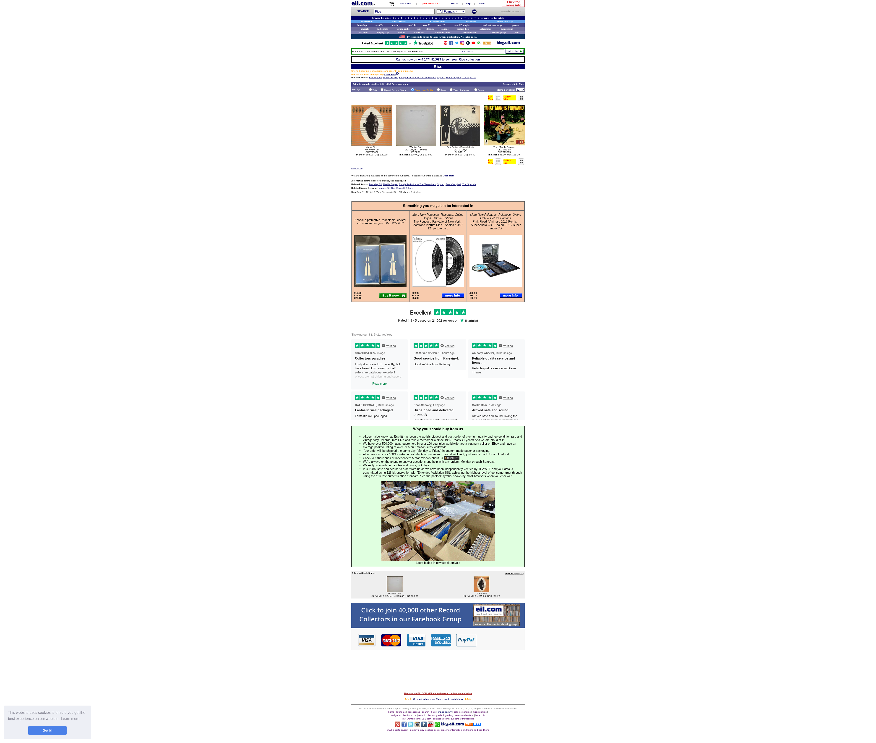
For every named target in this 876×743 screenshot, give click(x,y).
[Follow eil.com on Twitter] (411, 726)
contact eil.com (441, 718)
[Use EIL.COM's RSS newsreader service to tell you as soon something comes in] (473, 725)
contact (454, 3)
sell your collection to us (403, 715)
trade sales (419, 32)
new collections (470, 32)
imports (365, 29)
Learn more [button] (70, 719)
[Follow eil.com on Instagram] (417, 726)
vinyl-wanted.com (411, 718)
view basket (405, 3)
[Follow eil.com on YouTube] (430, 726)
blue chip (362, 25)
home (391, 712)
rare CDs (379, 25)
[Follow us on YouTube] (473, 44)
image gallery (445, 712)
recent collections (464, 715)
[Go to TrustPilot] (397, 45)
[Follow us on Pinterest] (445, 44)
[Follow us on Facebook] (451, 44)
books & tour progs (492, 25)
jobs (517, 32)
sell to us (363, 32)
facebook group (498, 32)
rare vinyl (395, 25)
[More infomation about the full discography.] (397, 74)
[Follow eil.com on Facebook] (404, 726)
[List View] (498, 100)
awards (444, 29)
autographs (485, 29)
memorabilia (507, 29)
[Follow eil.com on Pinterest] (397, 726)
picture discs (463, 29)
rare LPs (412, 25)
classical (430, 29)
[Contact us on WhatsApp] (479, 44)
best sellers (471, 21)
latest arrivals (399, 21)
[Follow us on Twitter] (457, 44)
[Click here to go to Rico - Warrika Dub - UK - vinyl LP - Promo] (395, 591)
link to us (401, 712)
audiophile (382, 29)
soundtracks (403, 29)
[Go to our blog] (508, 44)
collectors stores (442, 32)
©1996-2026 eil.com (397, 730)
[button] (501, 639)
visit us (401, 32)
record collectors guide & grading (435, 715)
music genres (480, 712)
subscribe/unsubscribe (462, 718)
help (468, 3)
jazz (418, 29)
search (425, 712)
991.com (426, 718)
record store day (505, 21)
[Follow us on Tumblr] (468, 44)
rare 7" (426, 25)
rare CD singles (461, 25)
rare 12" (441, 25)
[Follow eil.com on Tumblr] (424, 726)
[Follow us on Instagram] (462, 44)
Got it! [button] (47, 730)
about (482, 3)
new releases (367, 21)
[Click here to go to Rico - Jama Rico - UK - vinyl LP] (482, 591)
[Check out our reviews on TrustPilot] (451, 458)
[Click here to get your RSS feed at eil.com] (487, 43)
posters (515, 25)
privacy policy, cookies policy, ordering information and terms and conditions (449, 730)
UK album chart (436, 21)
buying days (383, 32)
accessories (414, 712)
